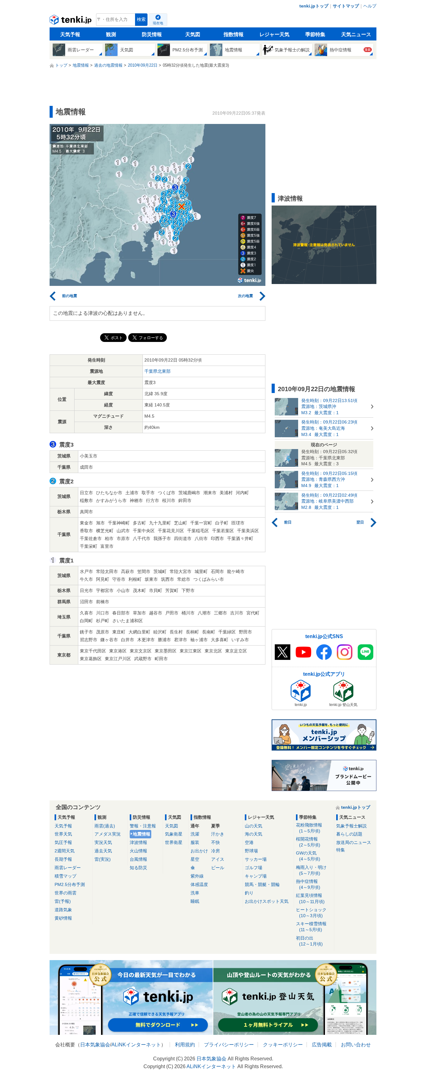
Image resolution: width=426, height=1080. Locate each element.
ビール (217, 867)
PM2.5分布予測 (70, 884)
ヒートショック (311, 912)
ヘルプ (369, 5)
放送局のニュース (353, 842)
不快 (215, 842)
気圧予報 (63, 842)
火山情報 (138, 850)
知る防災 (138, 867)
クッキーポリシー (283, 1044)
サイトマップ (346, 5)
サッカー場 (256, 859)
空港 (249, 842)
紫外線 (197, 876)
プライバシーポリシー (229, 1044)
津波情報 (138, 842)
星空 (195, 859)
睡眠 (195, 901)
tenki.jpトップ (313, 5)
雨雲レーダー (68, 867)
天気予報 (70, 34)
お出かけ (199, 850)
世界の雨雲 (65, 892)
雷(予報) (63, 901)
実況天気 (103, 842)
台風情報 (138, 859)
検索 (141, 19)
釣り (249, 892)
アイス (217, 859)
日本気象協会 (95, 1044)
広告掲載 (322, 1044)
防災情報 (152, 34)
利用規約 (185, 1044)
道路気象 (63, 909)
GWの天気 (308, 855)
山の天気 (253, 825)
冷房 (215, 850)
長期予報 (63, 859)
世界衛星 (173, 842)
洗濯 (195, 833)
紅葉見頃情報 (310, 898)
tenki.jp (71, 21)
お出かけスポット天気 (266, 901)
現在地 (158, 23)
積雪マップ (65, 876)
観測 (111, 34)
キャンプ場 (256, 876)
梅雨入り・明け (311, 870)
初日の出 (309, 941)
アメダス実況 (107, 833)
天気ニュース (356, 34)
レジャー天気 (274, 34)
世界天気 (63, 833)
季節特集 (315, 34)
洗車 (195, 892)
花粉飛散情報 (309, 827)
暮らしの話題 (349, 833)
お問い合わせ (356, 1044)
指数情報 (234, 34)
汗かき (217, 833)
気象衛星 (173, 833)
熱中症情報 (308, 884)
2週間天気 (65, 850)
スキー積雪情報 (311, 926)
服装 (195, 842)
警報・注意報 (143, 825)
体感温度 (199, 884)
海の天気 (253, 833)
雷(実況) (102, 859)
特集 (340, 849)
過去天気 (103, 850)
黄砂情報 (63, 918)
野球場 (251, 850)
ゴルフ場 (253, 867)
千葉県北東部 (157, 371)
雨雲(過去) (104, 825)
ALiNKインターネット (136, 1044)
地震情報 (141, 833)
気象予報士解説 (351, 825)
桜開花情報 (308, 841)
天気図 (192, 34)
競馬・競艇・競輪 (262, 884)
